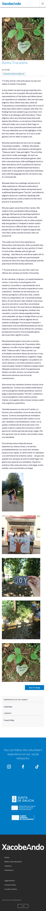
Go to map (34, 687)
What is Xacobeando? (13, 862)
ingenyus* (17, 900)
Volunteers (9, 870)
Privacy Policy (10, 885)
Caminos (8, 713)
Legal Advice (9, 881)
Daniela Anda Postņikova (14, 74)
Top (23, 906)
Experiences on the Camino (16, 699)
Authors (6, 70)
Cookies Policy (10, 889)
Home (6, 857)
